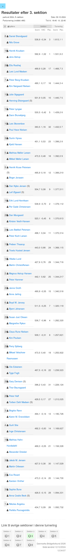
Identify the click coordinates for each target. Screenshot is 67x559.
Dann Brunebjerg (17, 115)
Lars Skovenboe (17, 123)
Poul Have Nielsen (18, 129)
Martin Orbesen (16, 466)
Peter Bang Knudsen (19, 79)
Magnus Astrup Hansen (20, 273)
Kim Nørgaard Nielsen (19, 86)
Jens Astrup (14, 56)
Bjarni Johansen (17, 308)
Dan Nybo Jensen (17, 186)
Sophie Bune (15, 489)
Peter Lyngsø (15, 109)
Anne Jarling (15, 294)
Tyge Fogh (14, 373)
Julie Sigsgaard (16, 94)
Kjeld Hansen (15, 144)
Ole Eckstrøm (15, 366)
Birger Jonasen (16, 177)
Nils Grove (14, 42)
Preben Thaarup (17, 244)
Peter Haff (14, 396)
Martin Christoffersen (19, 265)
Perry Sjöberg (15, 346)
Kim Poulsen (15, 337)
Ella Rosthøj (15, 65)
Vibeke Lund (15, 258)
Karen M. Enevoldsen (19, 416)
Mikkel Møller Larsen (19, 158)
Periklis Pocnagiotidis (19, 510)
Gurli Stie (13, 425)
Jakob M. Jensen (17, 460)
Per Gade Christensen (20, 206)
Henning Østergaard (19, 100)
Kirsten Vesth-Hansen (19, 221)
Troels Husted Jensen (19, 250)
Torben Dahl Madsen (19, 402)
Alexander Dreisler (18, 451)
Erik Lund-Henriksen (19, 200)
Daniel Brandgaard (18, 36)
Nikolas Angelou (17, 504)
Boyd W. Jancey (17, 302)
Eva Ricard (14, 474)
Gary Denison (15, 381)
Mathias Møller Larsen (19, 152)
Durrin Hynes (15, 138)
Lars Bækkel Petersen (19, 229)
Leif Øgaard (15, 192)
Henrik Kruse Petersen (20, 167)
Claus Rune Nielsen (18, 331)
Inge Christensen (17, 431)
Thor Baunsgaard (17, 387)
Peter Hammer (16, 279)
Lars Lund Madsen (18, 71)
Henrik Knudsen (16, 50)
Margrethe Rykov (17, 323)
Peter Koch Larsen (18, 235)
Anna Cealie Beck (17, 495)
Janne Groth (15, 288)
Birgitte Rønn (15, 410)
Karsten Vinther (16, 481)
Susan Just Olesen (18, 317)
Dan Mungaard (16, 215)
